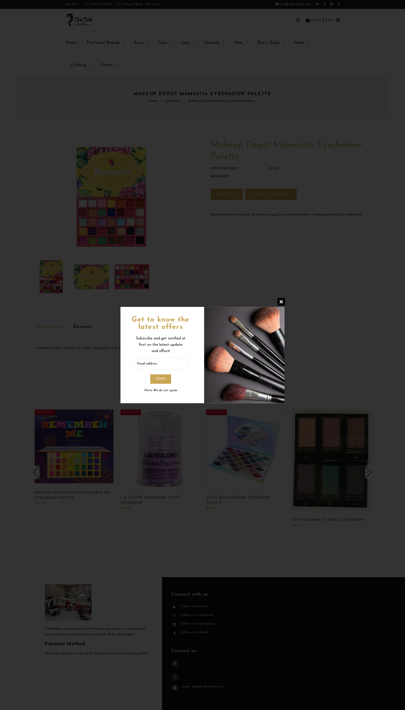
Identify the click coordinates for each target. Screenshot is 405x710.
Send (160, 379)
